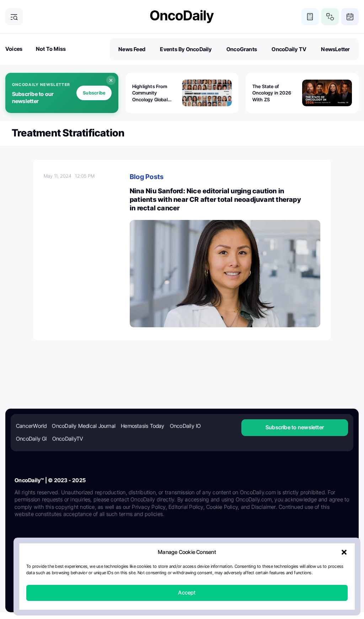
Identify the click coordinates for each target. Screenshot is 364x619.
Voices (13, 48)
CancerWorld (31, 425)
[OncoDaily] (182, 16)
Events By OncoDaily (186, 49)
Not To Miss (51, 48)
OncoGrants (241, 49)
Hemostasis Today (143, 425)
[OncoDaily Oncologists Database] (330, 17)
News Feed (131, 49)
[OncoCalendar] (350, 17)
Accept (187, 593)
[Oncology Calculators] (310, 17)
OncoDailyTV (67, 438)
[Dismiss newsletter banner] (111, 80)
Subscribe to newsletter (295, 427)
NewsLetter (335, 49)
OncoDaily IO (185, 425)
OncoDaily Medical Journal (84, 425)
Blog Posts (147, 177)
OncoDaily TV (289, 49)
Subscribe (94, 93)
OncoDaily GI (31, 438)
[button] (344, 552)
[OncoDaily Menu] (14, 17)
